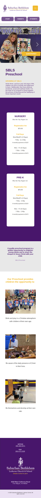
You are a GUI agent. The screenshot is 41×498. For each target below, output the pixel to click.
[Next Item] (37, 44)
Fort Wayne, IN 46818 (20, 482)
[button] (31, 54)
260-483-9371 (20, 446)
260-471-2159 (20, 451)
